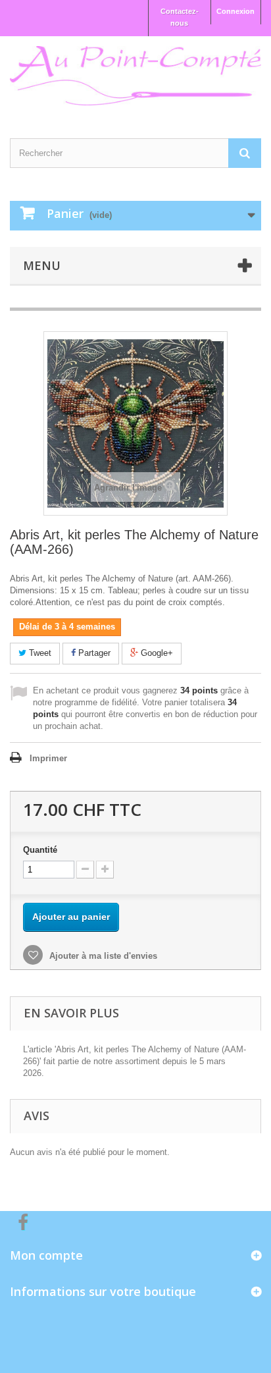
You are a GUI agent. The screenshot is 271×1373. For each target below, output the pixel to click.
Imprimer (48, 758)
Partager (93, 653)
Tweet (38, 653)
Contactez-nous (179, 17)
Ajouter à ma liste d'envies (102, 956)
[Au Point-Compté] (135, 75)
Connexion (235, 11)
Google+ (155, 653)
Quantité (40, 850)
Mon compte (46, 1255)
